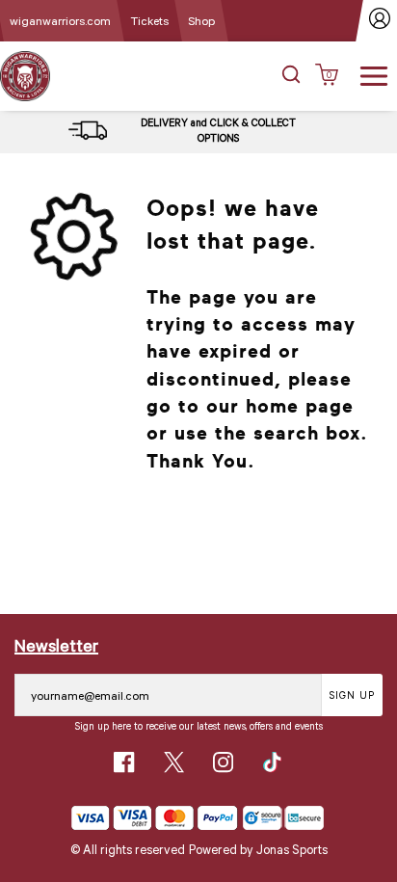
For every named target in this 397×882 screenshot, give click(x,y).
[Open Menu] (373, 74)
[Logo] (25, 75)
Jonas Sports (292, 849)
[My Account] (380, 21)
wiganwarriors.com (60, 20)
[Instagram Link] (223, 762)
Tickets (149, 20)
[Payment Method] (154, 818)
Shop (201, 20)
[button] (291, 76)
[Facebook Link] (124, 762)
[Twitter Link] (174, 762)
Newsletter (56, 644)
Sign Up (352, 694)
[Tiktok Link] (272, 762)
